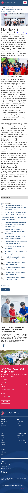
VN (24, 5)
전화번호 (3, 393)
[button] (25, 2)
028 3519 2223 (5, 466)
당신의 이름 (4, 379)
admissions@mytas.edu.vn (8, 464)
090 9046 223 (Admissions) (8, 469)
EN (20, 5)
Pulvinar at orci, (22, 33)
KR (22, 5)
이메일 (3, 386)
